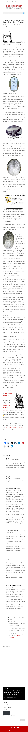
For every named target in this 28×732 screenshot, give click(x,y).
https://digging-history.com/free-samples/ (15, 427)
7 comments (11, 26)
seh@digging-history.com (10, 697)
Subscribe (6, 713)
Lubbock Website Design (19, 730)
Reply (22, 472)
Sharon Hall (6, 24)
